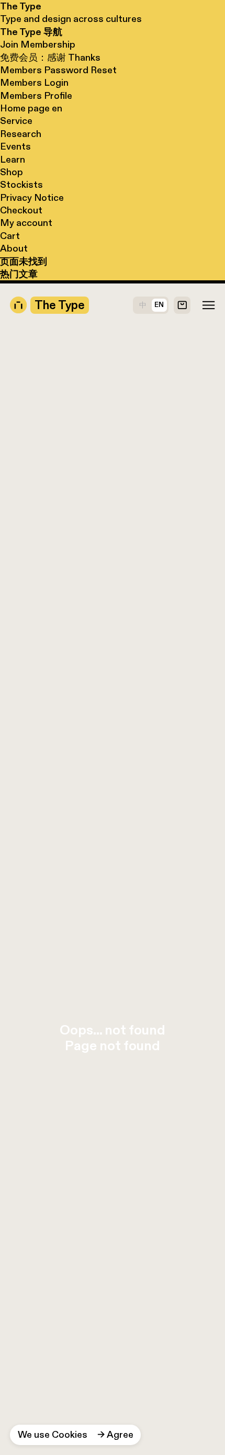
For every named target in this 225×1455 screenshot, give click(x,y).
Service (16, 121)
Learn (12, 159)
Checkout (21, 210)
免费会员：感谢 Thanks (50, 57)
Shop (11, 172)
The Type (20, 6)
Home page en (31, 108)
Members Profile (36, 95)
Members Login (34, 82)
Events (15, 146)
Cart (10, 236)
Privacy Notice (32, 197)
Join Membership (37, 44)
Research (20, 134)
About (14, 248)
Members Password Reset (58, 70)
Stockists (21, 184)
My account (26, 223)
